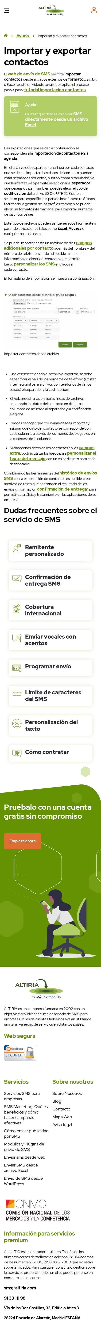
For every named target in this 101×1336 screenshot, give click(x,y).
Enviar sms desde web (24, 1157)
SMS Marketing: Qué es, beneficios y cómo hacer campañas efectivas (26, 1115)
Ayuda (22, 36)
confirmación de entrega (62, 489)
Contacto (61, 1109)
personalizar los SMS (34, 264)
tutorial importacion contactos (55, 89)
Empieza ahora (22, 841)
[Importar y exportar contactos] (51, 15)
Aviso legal (62, 1124)
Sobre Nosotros (67, 1093)
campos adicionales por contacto (48, 245)
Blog (56, 1101)
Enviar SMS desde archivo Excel (21, 1167)
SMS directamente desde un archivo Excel (56, 119)
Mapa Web (62, 1116)
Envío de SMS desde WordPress (23, 1180)
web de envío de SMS (29, 74)
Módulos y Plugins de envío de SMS (24, 1146)
